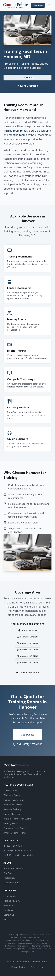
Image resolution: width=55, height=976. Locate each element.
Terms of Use (37, 967)
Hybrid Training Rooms (15, 800)
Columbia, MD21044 (29, 643)
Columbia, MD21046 (29, 656)
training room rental (15, 130)
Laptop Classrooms (13, 814)
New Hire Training (12, 809)
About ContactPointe (13, 868)
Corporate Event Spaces (15, 828)
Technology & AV (12, 901)
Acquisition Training (13, 804)
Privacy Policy (18, 967)
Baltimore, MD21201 (29, 637)
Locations (8, 910)
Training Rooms (11, 790)
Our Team (8, 873)
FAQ (5, 919)
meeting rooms (18, 134)
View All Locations (27, 85)
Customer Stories (12, 882)
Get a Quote (38, 5)
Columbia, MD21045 (29, 650)
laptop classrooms (39, 130)
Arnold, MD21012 (29, 630)
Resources (9, 905)
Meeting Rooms (11, 823)
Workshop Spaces (12, 795)
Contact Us (9, 915)
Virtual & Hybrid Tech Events (17, 818)
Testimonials (9, 878)
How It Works (10, 896)
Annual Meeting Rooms (15, 833)
